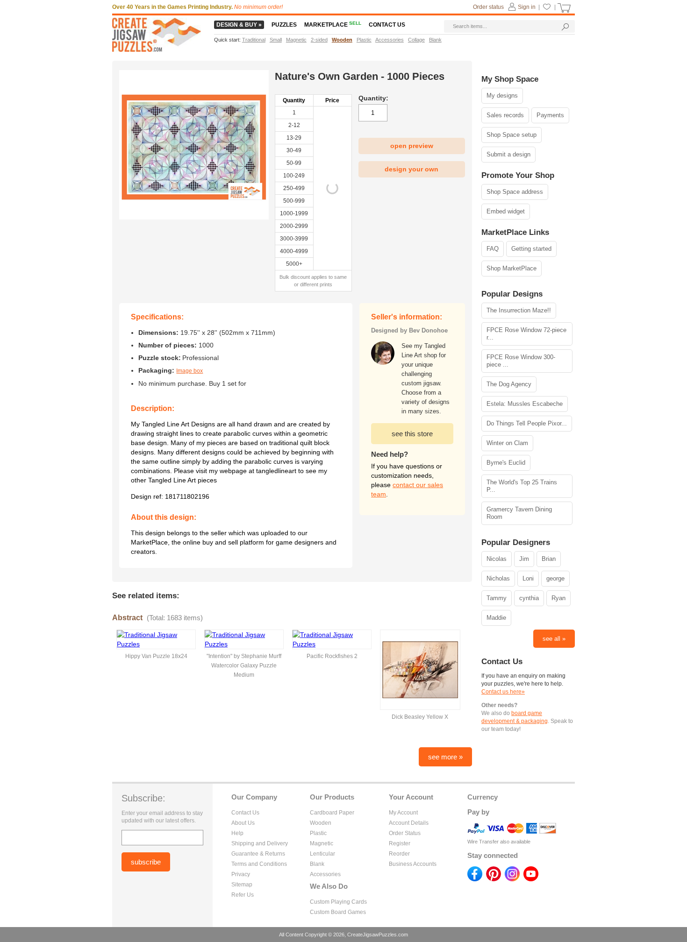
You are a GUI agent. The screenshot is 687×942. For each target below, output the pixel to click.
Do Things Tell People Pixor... (527, 423)
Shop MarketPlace (512, 268)
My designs (502, 95)
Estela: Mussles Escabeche (525, 403)
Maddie (496, 617)
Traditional (253, 39)
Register (399, 843)
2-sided (319, 39)
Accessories (325, 874)
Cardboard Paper (332, 812)
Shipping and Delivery (259, 843)
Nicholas (498, 578)
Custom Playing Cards (338, 902)
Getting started (531, 248)
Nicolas (497, 558)
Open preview (411, 145)
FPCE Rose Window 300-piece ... (521, 361)
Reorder (399, 853)
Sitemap (241, 884)
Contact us (387, 24)
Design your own (411, 169)
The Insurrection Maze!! (519, 310)
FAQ (493, 248)
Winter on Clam (507, 442)
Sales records (505, 115)
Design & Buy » (239, 24)
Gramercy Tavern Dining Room (519, 513)
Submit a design (508, 154)
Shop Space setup (512, 134)
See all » (554, 638)
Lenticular (322, 853)
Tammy (497, 598)
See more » (445, 757)
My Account (403, 812)
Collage (416, 39)
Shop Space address (515, 191)
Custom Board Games (338, 912)
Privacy (240, 874)
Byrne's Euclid (506, 462)
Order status (488, 7)
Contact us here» (503, 691)
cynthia (529, 598)
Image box (189, 371)
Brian (549, 558)
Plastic (318, 833)
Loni (528, 578)
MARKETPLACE (332, 24)
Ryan (558, 598)
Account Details (409, 823)
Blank (317, 864)
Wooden (320, 823)
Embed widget (506, 211)
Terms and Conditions (259, 864)
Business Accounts (413, 864)
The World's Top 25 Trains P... (522, 486)
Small (276, 39)
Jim (524, 558)
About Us (243, 823)
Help (237, 833)
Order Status (405, 833)
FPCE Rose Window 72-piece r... (526, 333)
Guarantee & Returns (258, 853)
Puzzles (284, 24)
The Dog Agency (509, 384)
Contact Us (245, 812)
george (555, 578)
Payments (550, 115)
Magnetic (321, 843)
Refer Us (242, 895)
